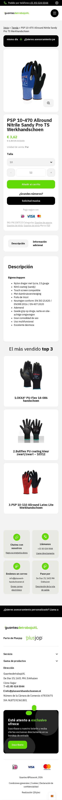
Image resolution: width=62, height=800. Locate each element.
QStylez (36, 792)
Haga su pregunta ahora (17, 552)
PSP (48, 225)
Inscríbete (18, 744)
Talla (10, 154)
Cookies (34, 783)
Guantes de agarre (43, 222)
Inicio (6, 27)
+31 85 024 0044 (38, 2)
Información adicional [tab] (40, 243)
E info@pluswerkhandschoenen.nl (22, 691)
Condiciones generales (19, 783)
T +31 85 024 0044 (13, 686)
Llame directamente (45, 553)
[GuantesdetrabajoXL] (20, 13)
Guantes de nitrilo (15, 225)
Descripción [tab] (18, 243)
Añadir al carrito (31, 184)
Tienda (14, 27)
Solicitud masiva (31, 200)
